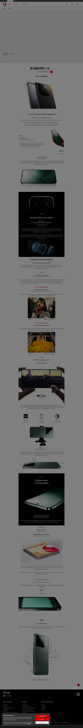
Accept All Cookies (42, 716)
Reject (42, 719)
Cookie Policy (28, 723)
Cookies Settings (42, 722)
